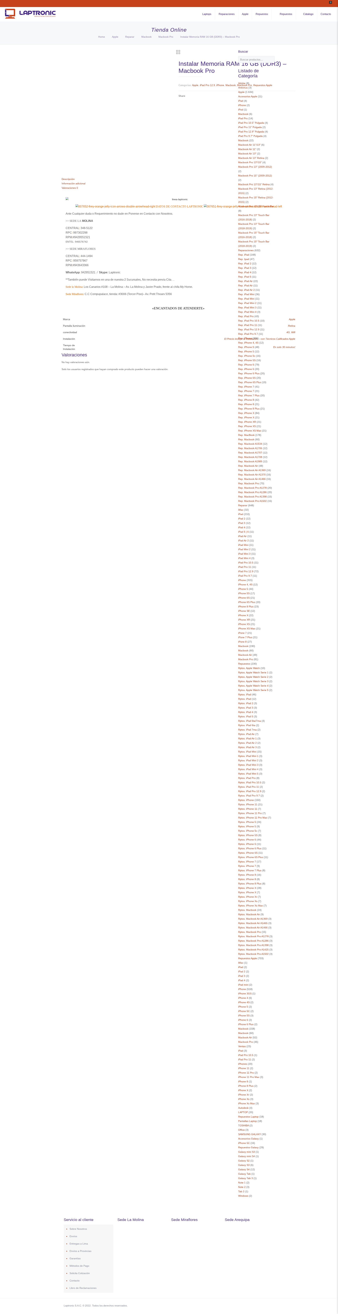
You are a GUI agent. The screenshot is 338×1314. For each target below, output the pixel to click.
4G (288, 332)
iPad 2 (241, 518)
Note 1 (242, 1182)
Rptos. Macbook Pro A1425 (253, 949)
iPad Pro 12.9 (207, 85)
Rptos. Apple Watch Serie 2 (253, 676)
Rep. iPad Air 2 (246, 289)
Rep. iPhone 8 (246, 399)
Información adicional (73, 183)
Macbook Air (245, 654)
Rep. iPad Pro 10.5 (248, 320)
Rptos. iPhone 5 (247, 822)
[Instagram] (257, 1305)
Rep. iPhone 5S (247, 360)
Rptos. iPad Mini (247, 751)
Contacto (75, 1280)
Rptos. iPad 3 (245, 707)
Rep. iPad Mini (246, 294)
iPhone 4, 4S (245, 584)
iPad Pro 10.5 (245, 562)
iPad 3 (241, 523)
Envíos (73, 1236)
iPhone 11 (243, 1068)
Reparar (129, 36)
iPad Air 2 (243, 540)
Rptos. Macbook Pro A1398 (253, 945)
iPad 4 (241, 527)
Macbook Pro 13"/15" (250, 162)
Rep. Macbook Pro (248, 483)
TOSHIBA (243, 1125)
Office (241, 1129)
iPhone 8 (243, 1081)
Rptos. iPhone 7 (247, 861)
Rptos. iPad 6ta (246, 725)
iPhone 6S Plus (246, 602)
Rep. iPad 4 (244, 272)
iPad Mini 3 (244, 553)
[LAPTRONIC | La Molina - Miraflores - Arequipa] (30, 19)
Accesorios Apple (247, 96)
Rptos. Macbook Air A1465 (253, 923)
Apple (115, 36)
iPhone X (243, 615)
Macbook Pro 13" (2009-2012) (255, 166)
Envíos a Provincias (80, 1251)
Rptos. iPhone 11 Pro (250, 813)
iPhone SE (244, 611)
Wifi (293, 332)
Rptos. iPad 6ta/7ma (249, 720)
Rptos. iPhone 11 (247, 804)
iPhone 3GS (245, 993)
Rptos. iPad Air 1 (247, 738)
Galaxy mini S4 (246, 1156)
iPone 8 (242, 641)
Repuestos (244, 663)
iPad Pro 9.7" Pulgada (250, 136)
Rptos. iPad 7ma (247, 729)
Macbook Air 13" (247, 153)
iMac (240, 509)
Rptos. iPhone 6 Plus (249, 848)
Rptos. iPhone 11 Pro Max (252, 817)
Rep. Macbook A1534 (250, 443)
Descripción (68, 179)
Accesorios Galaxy (248, 1138)
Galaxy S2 (244, 1160)
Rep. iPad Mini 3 (247, 307)
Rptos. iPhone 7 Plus (249, 870)
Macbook (146, 36)
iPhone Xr (243, 1094)
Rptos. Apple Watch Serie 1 (253, 672)
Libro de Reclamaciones (83, 1288)
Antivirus (243, 87)
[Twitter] (242, 1305)
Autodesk (243, 1107)
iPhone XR (244, 619)
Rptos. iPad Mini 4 (248, 769)
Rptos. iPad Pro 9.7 (249, 795)
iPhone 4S (244, 1002)
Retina (291, 325)
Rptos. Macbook (247, 910)
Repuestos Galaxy (248, 1147)
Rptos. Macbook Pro (249, 932)
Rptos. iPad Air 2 (247, 742)
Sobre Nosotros (78, 1228)
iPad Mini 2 (244, 549)
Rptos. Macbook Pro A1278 (253, 936)
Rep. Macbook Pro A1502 (252, 501)
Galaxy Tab (244, 1173)
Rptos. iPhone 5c (247, 830)
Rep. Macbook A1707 (250, 452)
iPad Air (242, 536)
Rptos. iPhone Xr (247, 896)
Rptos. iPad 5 (245, 716)
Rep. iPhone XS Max (249, 430)
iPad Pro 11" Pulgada (250, 127)
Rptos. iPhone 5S (248, 835)
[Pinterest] (252, 1305)
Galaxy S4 (244, 1169)
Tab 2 (241, 1191)
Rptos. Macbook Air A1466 (253, 927)
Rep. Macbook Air (248, 465)
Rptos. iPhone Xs (247, 901)
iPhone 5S (244, 593)
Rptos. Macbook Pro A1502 (253, 954)
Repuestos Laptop (248, 1116)
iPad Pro (243, 118)
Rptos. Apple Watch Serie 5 (253, 690)
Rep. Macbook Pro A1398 (252, 496)
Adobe (241, 83)
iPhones (242, 1063)
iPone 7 (242, 632)
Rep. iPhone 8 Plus (248, 408)
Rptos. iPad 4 (245, 712)
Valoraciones (70, 187)
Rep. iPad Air (245, 281)
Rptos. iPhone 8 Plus (249, 883)
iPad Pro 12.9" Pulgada (251, 131)
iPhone (220, 85)
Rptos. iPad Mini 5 (248, 773)
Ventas (242, 1046)
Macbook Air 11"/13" (249, 144)
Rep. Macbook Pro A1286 (252, 492)
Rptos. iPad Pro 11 (248, 786)
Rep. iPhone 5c (246, 355)
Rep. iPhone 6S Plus (249, 382)
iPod (240, 109)
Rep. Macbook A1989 (250, 461)
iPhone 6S (244, 597)
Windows (243, 1195)
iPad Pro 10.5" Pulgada (251, 122)
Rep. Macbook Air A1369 (252, 470)
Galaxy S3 (244, 1165)
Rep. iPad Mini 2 (247, 303)
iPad (240, 100)
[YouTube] (247, 1305)
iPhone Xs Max (246, 1103)
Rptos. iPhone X (247, 888)
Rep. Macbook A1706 (250, 448)
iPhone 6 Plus (246, 1024)
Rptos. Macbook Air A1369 (253, 918)
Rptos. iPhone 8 (247, 874)
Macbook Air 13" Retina (251, 158)
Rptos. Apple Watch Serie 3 (253, 681)
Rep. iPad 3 (244, 267)
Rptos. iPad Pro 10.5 (249, 782)
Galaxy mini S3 (246, 1151)
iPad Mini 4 (244, 558)
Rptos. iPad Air (246, 734)
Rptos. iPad (244, 694)
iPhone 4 (243, 997)
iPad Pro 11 (244, 567)
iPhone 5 (243, 589)
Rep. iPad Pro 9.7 (248, 333)
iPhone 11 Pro (246, 1072)
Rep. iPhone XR (247, 421)
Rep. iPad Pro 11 (247, 325)
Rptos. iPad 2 (245, 703)
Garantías (75, 1258)
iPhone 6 (243, 1019)
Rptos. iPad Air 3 (247, 747)
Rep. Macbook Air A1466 (252, 479)
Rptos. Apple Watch (249, 668)
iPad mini (243, 984)
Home (101, 36)
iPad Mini (243, 545)
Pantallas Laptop (247, 1121)
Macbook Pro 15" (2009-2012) (255, 175)
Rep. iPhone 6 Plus (248, 373)
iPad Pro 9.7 (245, 575)
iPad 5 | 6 (243, 531)
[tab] (178, 179)
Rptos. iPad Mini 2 (248, 760)
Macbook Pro (165, 36)
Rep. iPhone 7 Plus (248, 395)
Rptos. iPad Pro (247, 778)
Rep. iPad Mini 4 (247, 311)
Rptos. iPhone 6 (247, 839)
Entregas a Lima (79, 1243)
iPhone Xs (243, 1099)
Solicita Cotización (80, 1273)
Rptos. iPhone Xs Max (250, 905)
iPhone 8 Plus (246, 606)
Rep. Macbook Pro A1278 (252, 487)
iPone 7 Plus (245, 637)
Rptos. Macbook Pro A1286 (253, 940)
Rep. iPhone (245, 338)
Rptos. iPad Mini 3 (248, 764)
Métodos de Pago (79, 1265)
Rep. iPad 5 (244, 276)
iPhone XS (244, 624)
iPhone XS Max (246, 628)
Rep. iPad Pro (246, 316)
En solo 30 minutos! (284, 347)
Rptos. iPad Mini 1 (248, 756)
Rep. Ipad (243, 259)
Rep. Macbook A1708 (250, 457)
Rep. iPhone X (246, 413)
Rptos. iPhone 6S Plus (250, 857)
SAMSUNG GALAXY (249, 1134)
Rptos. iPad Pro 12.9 (249, 791)
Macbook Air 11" (247, 149)
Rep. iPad (243, 254)
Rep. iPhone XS (247, 426)
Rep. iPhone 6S (247, 377)
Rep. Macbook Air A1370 (252, 474)
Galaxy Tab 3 (245, 1178)
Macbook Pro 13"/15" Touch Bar (256, 206)
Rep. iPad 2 (244, 263)
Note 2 (242, 1187)
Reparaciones (246, 250)
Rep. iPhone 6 (246, 364)
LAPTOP (243, 1112)
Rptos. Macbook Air (249, 914)
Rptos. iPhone (246, 800)
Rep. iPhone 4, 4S (248, 342)
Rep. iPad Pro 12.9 (248, 329)
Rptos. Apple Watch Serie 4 (253, 685)
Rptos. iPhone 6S (248, 852)
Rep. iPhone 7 (246, 386)
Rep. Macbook (246, 439)
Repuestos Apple (247, 958)
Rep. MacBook (246, 435)
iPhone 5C (244, 1011)
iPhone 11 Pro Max (248, 1077)
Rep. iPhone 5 (246, 347)
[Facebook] (238, 1305)
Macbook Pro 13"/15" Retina (254, 184)
